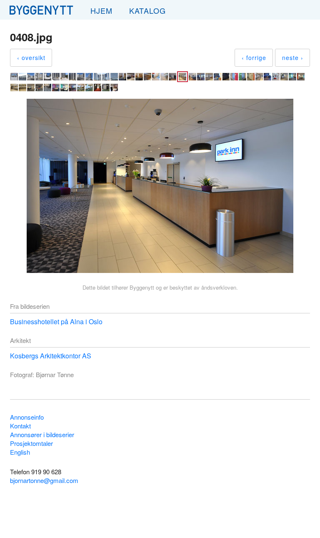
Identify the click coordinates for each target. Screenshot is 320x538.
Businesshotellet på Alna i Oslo (56, 321)
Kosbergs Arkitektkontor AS (50, 355)
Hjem (101, 10)
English (20, 452)
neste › (292, 57)
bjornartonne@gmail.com (44, 480)
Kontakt (20, 425)
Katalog (147, 10)
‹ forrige (254, 57)
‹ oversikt (31, 57)
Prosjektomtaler (31, 443)
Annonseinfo (27, 417)
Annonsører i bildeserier (42, 434)
